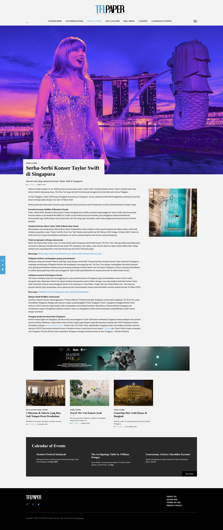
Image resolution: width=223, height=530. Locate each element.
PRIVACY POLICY (174, 506)
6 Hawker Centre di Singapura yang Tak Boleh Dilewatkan (63, 292)
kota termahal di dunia (54, 325)
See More (189, 474)
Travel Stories (94, 21)
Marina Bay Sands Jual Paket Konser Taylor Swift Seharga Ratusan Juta (70, 254)
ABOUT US (171, 497)
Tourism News (55, 21)
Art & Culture (113, 21)
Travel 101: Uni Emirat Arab (86, 412)
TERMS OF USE (174, 503)
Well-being (129, 21)
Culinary (143, 21)
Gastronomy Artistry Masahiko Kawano (168, 454)
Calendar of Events (161, 21)
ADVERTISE (172, 500)
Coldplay (107, 328)
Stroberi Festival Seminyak (51, 454)
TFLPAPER (42, 518)
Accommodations (74, 21)
